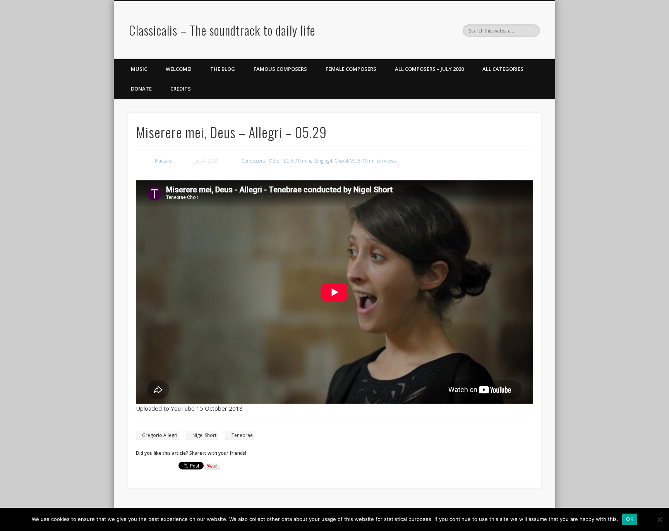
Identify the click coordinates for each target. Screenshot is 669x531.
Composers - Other (261, 161)
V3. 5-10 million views (373, 161)
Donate (141, 88)
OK (629, 519)
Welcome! (179, 68)
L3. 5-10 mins (298, 161)
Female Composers (351, 68)
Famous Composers (280, 68)
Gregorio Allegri (159, 435)
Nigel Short (204, 435)
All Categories (502, 68)
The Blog (222, 68)
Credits (180, 88)
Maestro (163, 161)
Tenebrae (242, 435)
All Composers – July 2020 (429, 68)
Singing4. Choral (331, 161)
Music (139, 68)
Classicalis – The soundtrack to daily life (222, 30)
